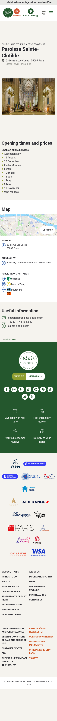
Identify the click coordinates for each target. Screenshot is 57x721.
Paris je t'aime (10, 339)
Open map (48, 229)
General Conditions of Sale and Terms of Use (14, 640)
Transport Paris (11, 614)
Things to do (9, 576)
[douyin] (50, 389)
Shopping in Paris (12, 604)
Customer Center (12, 648)
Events (6, 581)
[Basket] (43, 12)
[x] (32, 397)
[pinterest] (36, 389)
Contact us (36, 599)
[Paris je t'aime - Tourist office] (8, 12)
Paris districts (10, 609)
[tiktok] (28, 389)
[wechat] (43, 389)
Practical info (38, 595)
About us (34, 571)
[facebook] (7, 389)
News (32, 581)
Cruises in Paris (11, 591)
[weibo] (25, 397)
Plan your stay (10, 586)
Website (19, 376)
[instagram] (14, 389)
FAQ (4, 653)
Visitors (34, 376)
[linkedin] (21, 389)
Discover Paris (10, 571)
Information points (41, 576)
